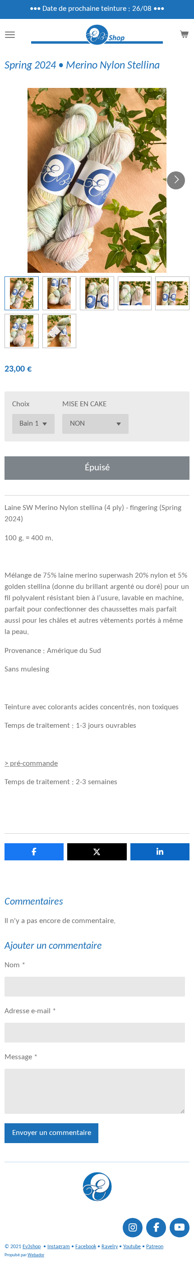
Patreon (154, 1247)
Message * (21, 1057)
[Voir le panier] (184, 35)
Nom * (15, 965)
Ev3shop (32, 1247)
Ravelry (110, 1247)
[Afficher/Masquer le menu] (10, 35)
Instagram (58, 1247)
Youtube (132, 1247)
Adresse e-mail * (30, 1011)
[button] (22, 293)
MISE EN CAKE (84, 404)
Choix (20, 404)
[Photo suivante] (176, 180)
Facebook (85, 1247)
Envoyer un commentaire (51, 1133)
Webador (36, 1255)
